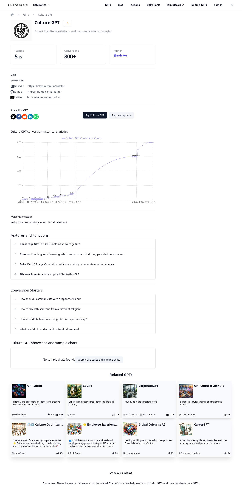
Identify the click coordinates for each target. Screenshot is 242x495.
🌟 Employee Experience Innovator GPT (100, 425)
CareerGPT (201, 424)
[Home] (12, 14)
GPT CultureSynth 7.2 (209, 386)
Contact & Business (121, 472)
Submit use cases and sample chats (99, 359)
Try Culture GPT (95, 115)
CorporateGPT (148, 386)
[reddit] (24, 117)
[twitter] (13, 117)
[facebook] (19, 117)
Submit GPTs (199, 5)
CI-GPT (87, 386)
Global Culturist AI (152, 424)
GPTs (26, 14)
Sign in (218, 5)
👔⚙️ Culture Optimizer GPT (44, 425)
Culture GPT (45, 14)
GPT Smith (34, 386)
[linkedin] (30, 117)
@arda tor (120, 55)
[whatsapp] (36, 117)
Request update (121, 115)
